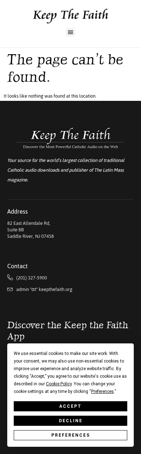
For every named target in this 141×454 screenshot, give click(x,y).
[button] (70, 32)
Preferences (70, 435)
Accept (70, 406)
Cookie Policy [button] (59, 383)
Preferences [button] (102, 391)
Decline (70, 420)
